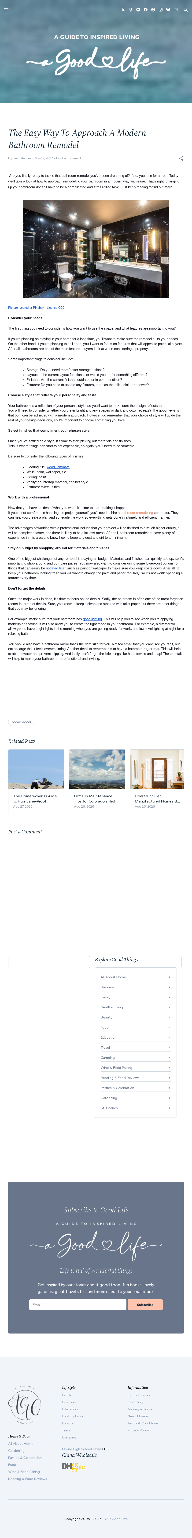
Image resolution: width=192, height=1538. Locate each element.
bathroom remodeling (137, 513)
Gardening (109, 1098)
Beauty (106, 1017)
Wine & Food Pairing (116, 1068)
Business (107, 987)
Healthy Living (112, 1007)
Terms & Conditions (143, 1423)
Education (108, 1037)
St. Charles (109, 1108)
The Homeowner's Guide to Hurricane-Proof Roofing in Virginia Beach (35, 799)
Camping (108, 1057)
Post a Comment (68, 158)
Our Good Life (116, 1519)
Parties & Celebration (117, 1088)
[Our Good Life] (96, 57)
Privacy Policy (138, 1430)
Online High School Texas (82, 1449)
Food (105, 1027)
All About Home (113, 977)
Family (106, 997)
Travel (105, 1047)
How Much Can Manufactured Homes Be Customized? (157, 799)
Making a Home (140, 1409)
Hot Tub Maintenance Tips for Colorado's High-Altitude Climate (96, 799)
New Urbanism (139, 1416)
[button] (181, 158)
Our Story (135, 1402)
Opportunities (139, 1395)
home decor (21, 722)
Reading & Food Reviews (120, 1078)
